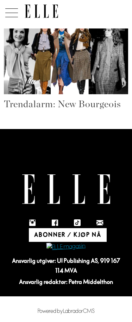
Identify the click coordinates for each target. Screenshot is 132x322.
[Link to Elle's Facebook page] (55, 223)
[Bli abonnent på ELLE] (66, 247)
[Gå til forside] (41, 11)
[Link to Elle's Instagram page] (32, 223)
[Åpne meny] (10, 11)
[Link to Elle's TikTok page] (77, 223)
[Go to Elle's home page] (66, 189)
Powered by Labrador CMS (66, 311)
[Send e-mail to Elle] (100, 223)
